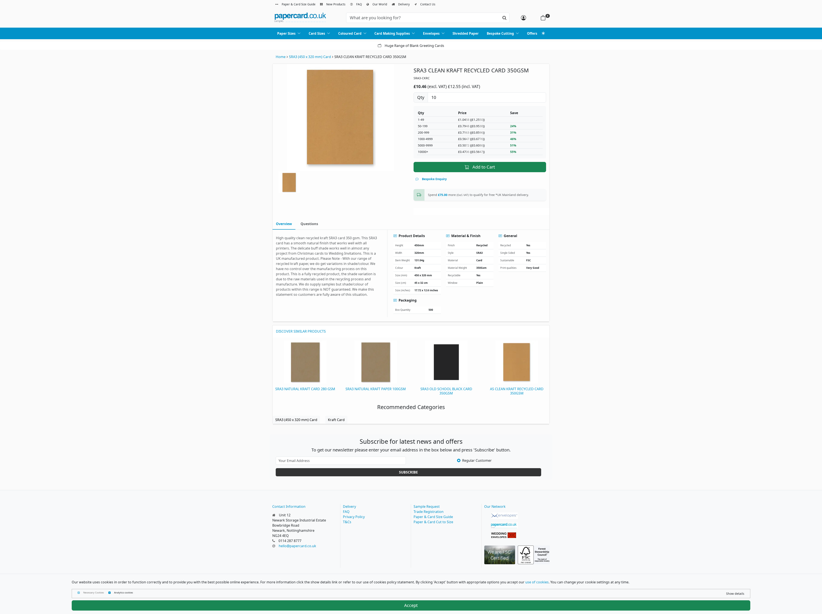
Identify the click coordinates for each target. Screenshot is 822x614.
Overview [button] (284, 223)
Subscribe (408, 472)
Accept (411, 605)
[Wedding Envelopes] (504, 535)
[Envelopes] (504, 515)
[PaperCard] (504, 525)
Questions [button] (309, 223)
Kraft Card (336, 419)
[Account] (523, 17)
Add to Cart (483, 167)
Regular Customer (477, 460)
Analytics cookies (123, 592)
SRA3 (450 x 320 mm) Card (310, 56)
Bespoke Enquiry (434, 179)
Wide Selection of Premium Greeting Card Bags (414, 45)
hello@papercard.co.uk (297, 546)
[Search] (504, 18)
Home (281, 56)
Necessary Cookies (93, 592)
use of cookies (537, 582)
